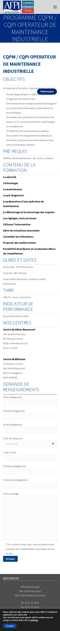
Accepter (10, 626)
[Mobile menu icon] (55, 7)
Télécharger (47, 91)
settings (34, 620)
